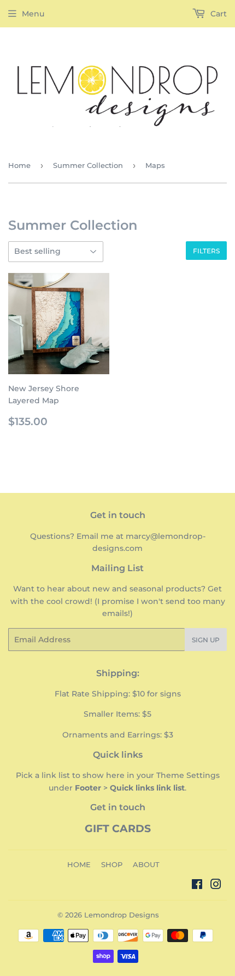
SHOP (111, 864)
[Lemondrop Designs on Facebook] (197, 886)
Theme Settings (188, 775)
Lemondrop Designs (121, 914)
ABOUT (146, 864)
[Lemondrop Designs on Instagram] (215, 886)
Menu (33, 14)
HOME (79, 864)
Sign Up (206, 640)
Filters (206, 251)
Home (19, 165)
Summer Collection (88, 165)
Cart (217, 14)
